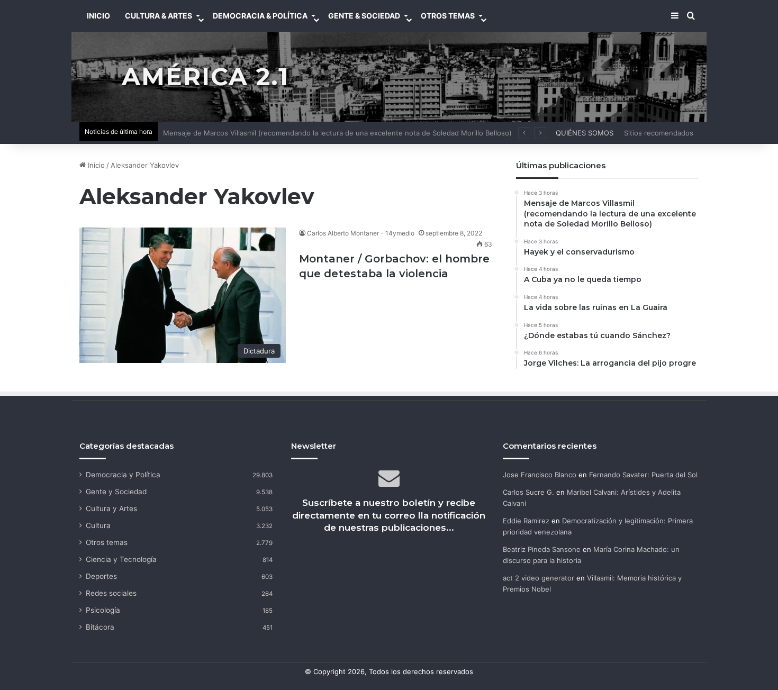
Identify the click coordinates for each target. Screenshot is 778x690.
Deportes (101, 576)
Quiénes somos (584, 133)
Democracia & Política (260, 15)
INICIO (98, 15)
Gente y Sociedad (116, 491)
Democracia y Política (123, 474)
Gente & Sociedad (364, 15)
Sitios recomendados (658, 133)
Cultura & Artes (158, 15)
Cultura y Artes (111, 508)
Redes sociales (111, 593)
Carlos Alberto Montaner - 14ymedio (360, 233)
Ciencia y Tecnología (121, 559)
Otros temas (107, 542)
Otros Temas (448, 15)
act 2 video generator (538, 578)
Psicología (103, 610)
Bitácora (100, 627)
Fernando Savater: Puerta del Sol (643, 474)
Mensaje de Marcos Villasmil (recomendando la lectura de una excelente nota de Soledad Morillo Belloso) (337, 133)
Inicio (95, 165)
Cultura (98, 525)
